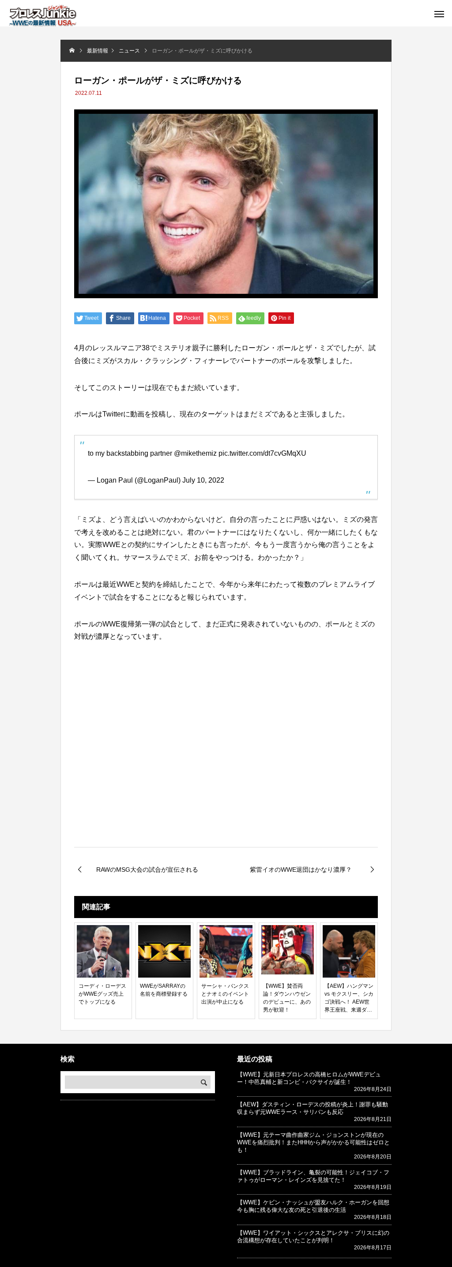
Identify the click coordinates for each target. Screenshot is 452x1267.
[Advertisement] (226, 773)
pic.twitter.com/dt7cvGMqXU (262, 453)
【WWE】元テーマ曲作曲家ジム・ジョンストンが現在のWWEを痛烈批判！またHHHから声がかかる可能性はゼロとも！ (313, 1142)
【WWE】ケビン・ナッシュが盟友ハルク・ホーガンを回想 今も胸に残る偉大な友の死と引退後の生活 (316, 1206)
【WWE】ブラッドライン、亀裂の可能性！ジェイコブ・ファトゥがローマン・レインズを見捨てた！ (313, 1176)
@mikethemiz (195, 453)
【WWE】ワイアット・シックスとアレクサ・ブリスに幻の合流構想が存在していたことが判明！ (313, 1237)
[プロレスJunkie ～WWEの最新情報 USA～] (42, 15)
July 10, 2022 (203, 480)
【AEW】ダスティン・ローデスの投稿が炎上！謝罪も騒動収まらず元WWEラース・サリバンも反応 (312, 1108)
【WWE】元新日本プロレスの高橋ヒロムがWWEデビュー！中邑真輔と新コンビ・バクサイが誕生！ (309, 1078)
